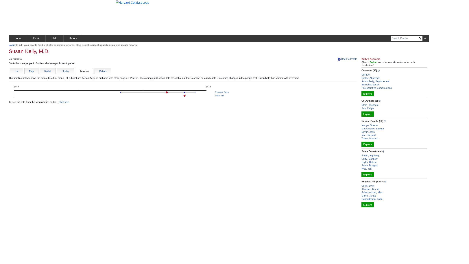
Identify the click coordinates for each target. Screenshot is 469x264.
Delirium (365, 74)
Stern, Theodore (369, 105)
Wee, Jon (366, 168)
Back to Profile (349, 59)
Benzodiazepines (370, 84)
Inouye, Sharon (369, 125)
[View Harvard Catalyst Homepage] (132, 2)
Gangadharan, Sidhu (372, 199)
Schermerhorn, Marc (372, 192)
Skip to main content (15, 4)
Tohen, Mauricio (369, 138)
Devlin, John (368, 132)
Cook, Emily (367, 185)
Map (31, 71)
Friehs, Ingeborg (370, 155)
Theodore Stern (222, 92)
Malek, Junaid (368, 195)
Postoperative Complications (376, 88)
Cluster (65, 71)
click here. (64, 102)
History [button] (73, 38)
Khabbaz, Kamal (370, 189)
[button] (424, 38)
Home (17, 38)
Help (54, 38)
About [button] (36, 38)
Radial (47, 71)
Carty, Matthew (369, 158)
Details (103, 71)
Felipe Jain (219, 95)
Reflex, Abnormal (370, 78)
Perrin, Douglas (369, 165)
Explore (367, 93)
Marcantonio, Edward (372, 128)
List (17, 71)
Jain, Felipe (367, 108)
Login (12, 45)
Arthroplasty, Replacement (375, 81)
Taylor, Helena (368, 162)
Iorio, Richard (368, 135)
